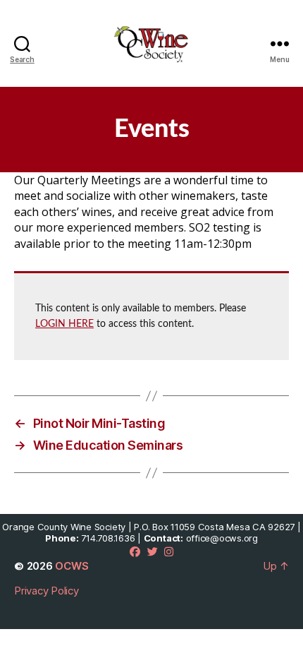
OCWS (71, 566)
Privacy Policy (46, 590)
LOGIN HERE (64, 324)
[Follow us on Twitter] (152, 551)
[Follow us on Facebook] (135, 551)
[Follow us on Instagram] (168, 551)
